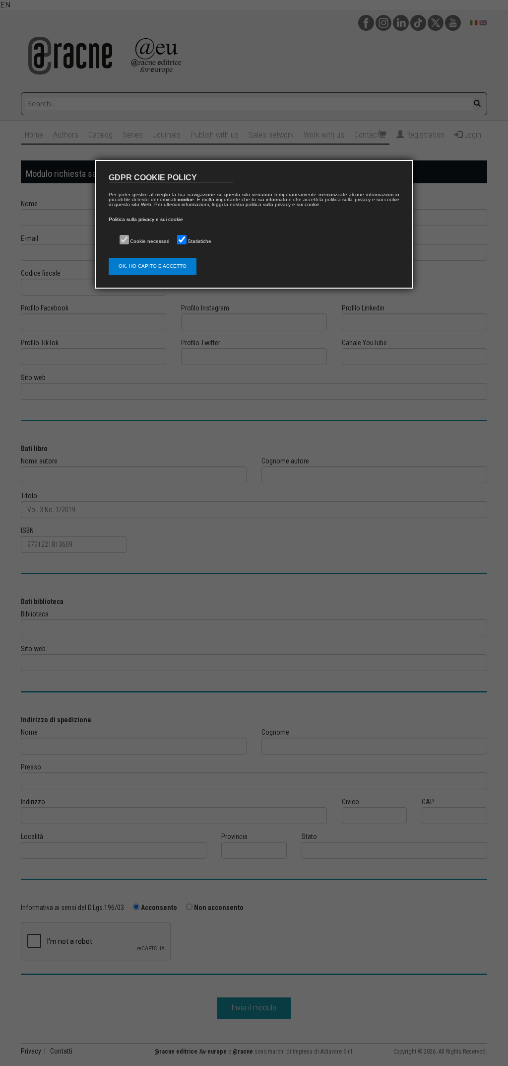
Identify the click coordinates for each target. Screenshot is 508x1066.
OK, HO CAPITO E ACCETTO (153, 266)
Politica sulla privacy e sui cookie (146, 219)
